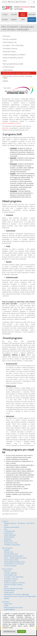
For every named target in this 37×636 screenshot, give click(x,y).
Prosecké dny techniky (11, 560)
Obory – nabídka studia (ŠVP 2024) (15, 558)
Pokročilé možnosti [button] (9, 631)
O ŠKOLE (5, 14)
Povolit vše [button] (21, 631)
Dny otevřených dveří (11, 554)
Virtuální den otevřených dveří (13, 556)
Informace (6, 36)
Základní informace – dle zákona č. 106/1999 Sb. (19, 523)
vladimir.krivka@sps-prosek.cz (11, 123)
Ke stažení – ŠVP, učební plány (13, 45)
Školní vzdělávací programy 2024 (14, 562)
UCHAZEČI (14, 14)
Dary (5, 529)
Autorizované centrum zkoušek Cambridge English (17, 77)
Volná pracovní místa (10, 543)
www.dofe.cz (6, 128)
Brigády (5, 81)
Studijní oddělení (9, 609)
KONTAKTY (32, 19)
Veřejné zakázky (9, 537)
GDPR (22, 19)
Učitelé (6, 605)
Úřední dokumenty (10, 535)
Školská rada (8, 541)
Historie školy (8, 533)
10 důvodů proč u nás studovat (14, 564)
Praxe (5, 61)
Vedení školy (8, 604)
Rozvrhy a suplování (10, 39)
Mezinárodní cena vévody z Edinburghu (16, 73)
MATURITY (5, 19)
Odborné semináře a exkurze (13, 58)
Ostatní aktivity (8, 70)
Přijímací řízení (8, 552)
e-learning (12, 1)
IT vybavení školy (9, 531)
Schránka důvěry (8, 67)
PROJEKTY (14, 19)
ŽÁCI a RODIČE (23, 14)
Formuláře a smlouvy (10, 48)
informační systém (21, 1)
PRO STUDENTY (7, 569)
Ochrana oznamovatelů (11, 527)
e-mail (5, 1)
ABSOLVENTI (31, 14)
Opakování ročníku (9, 51)
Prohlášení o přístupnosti (12, 545)
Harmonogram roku (10, 42)
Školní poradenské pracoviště (13, 64)
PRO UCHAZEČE (7, 548)
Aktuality (6, 550)
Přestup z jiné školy (10, 566)
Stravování (7, 539)
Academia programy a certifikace (14, 55)
